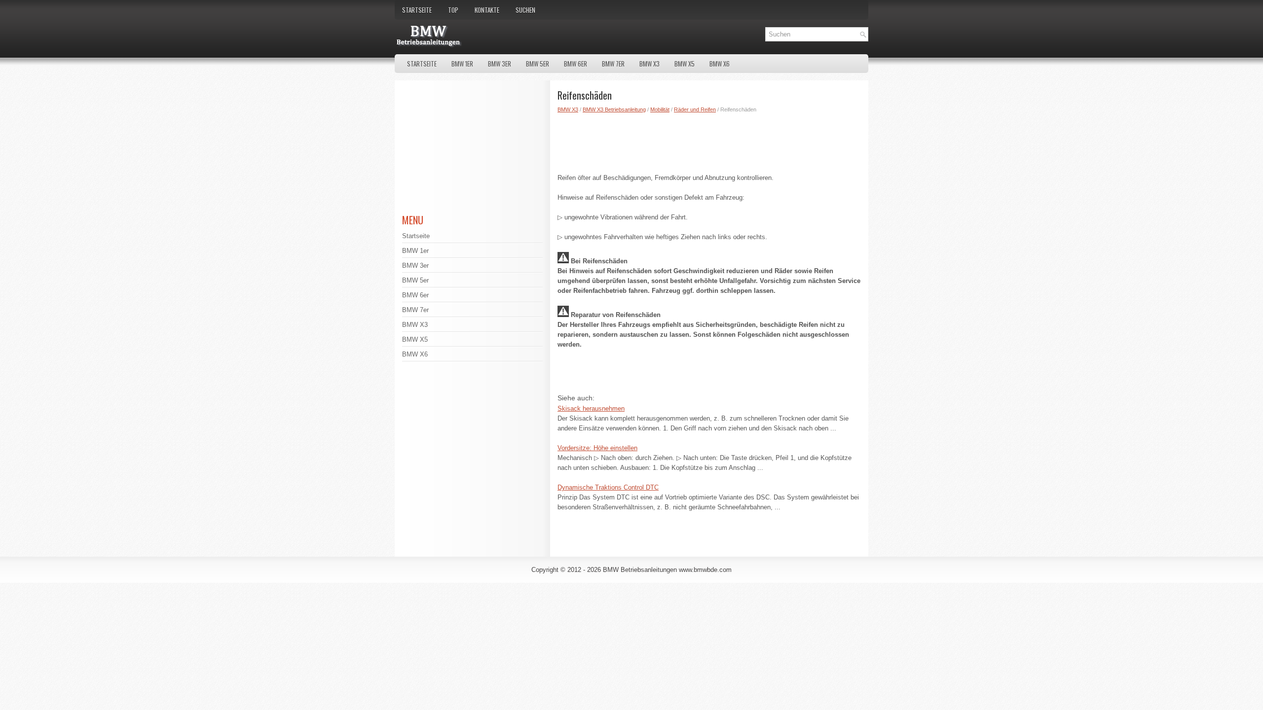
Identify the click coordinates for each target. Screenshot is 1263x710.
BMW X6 (719, 64)
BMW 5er (537, 64)
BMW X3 (649, 64)
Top (453, 10)
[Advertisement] (709, 141)
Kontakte (487, 10)
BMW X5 (684, 64)
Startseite (417, 10)
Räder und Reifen (695, 109)
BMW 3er (499, 64)
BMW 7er (613, 64)
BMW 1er (462, 64)
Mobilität (659, 109)
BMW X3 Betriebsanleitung (614, 109)
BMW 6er (575, 64)
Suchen (525, 10)
